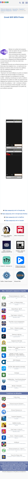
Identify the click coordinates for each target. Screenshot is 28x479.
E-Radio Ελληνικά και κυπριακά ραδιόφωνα (20, 267)
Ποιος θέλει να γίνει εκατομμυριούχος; (17, 321)
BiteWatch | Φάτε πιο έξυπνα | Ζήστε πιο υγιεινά (16, 348)
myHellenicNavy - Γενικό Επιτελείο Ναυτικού (16, 379)
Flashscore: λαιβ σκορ (16, 334)
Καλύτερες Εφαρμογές (6, 10)
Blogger (14, 464)
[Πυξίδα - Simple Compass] (6, 279)
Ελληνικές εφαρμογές (9, 466)
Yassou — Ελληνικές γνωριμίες (16, 328)
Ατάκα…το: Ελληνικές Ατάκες (16, 302)
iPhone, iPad (15, 465)
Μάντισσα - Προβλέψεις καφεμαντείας (6, 236)
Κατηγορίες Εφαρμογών (17, 416)
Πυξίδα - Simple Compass (6, 281)
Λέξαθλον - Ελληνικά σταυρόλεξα (20, 251)
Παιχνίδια (10, 469)
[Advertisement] (14, 34)
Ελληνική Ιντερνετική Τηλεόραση (16, 403)
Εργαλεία (21, 9)
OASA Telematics (16, 360)
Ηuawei (20, 465)
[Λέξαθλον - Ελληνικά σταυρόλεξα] (20, 249)
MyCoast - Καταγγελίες (17, 385)
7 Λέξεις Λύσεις (16, 397)
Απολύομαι (16, 372)
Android (15, 10)
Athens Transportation (19, 235)
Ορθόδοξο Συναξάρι (16, 423)
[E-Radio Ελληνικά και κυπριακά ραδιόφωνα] (20, 264)
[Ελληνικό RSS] (20, 279)
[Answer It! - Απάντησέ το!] (6, 264)
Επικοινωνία (22, 469)
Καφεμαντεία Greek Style (16, 340)
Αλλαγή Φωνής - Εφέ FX (16, 308)
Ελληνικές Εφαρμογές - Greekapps (17, 462)
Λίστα (18, 469)
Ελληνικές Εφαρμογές (6, 9)
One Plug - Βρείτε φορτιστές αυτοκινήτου (16, 366)
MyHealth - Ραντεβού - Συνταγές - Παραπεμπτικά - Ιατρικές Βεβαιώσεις (16, 354)
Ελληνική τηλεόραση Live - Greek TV (16, 296)
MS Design (23, 464)
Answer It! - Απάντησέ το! (6, 266)
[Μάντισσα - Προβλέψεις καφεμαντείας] (6, 233)
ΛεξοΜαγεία (16, 442)
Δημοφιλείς (15, 9)
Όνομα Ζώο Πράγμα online (16, 455)
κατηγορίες (11, 468)
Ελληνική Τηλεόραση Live (16, 410)
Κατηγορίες (14, 469)
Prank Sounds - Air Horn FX (16, 315)
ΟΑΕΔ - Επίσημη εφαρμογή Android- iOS (6, 251)
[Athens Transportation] (20, 233)
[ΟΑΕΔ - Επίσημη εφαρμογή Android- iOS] (6, 249)
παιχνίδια (17, 466)
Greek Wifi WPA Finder (14, 17)
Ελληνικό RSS (17, 281)
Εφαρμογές (5, 469)
